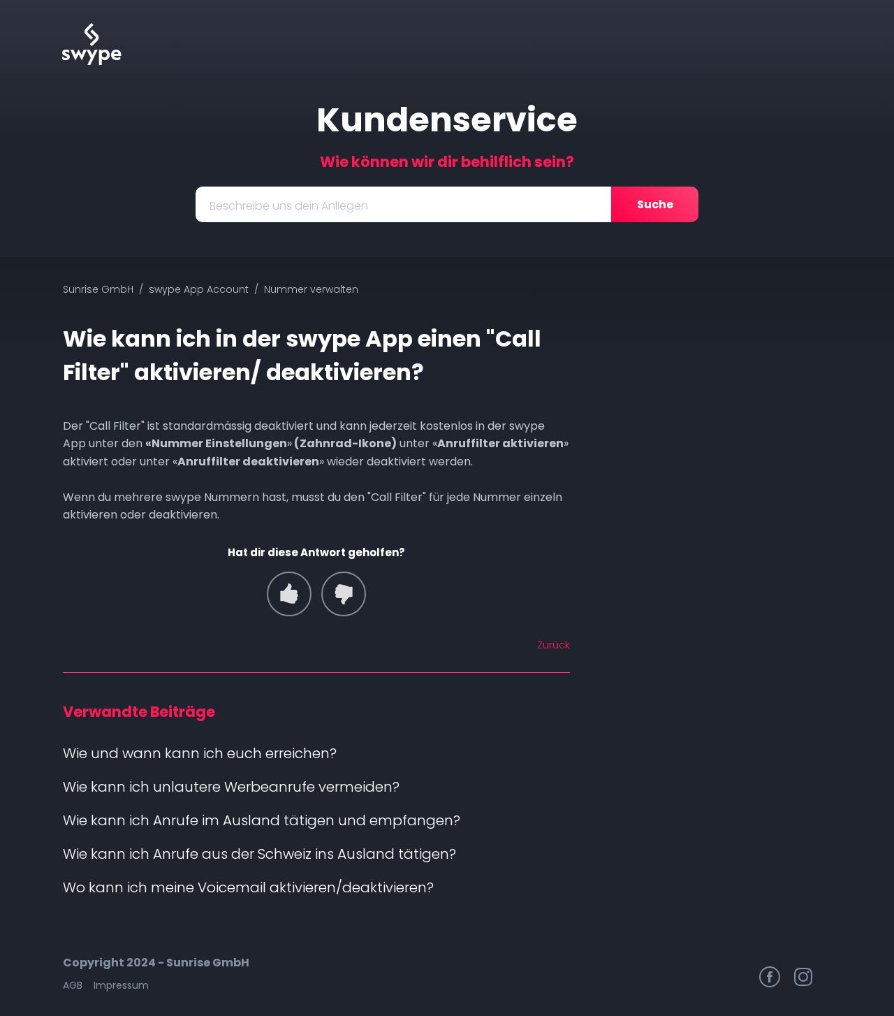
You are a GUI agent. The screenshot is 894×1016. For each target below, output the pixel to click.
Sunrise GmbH (98, 289)
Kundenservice (447, 119)
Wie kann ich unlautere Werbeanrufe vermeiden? (231, 787)
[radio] (289, 594)
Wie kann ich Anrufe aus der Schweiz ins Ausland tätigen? (259, 854)
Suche (655, 204)
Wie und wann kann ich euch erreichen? (200, 753)
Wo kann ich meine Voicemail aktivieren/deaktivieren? (248, 887)
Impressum (121, 985)
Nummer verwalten (311, 289)
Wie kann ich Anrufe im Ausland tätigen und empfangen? (261, 820)
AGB (72, 985)
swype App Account (199, 289)
